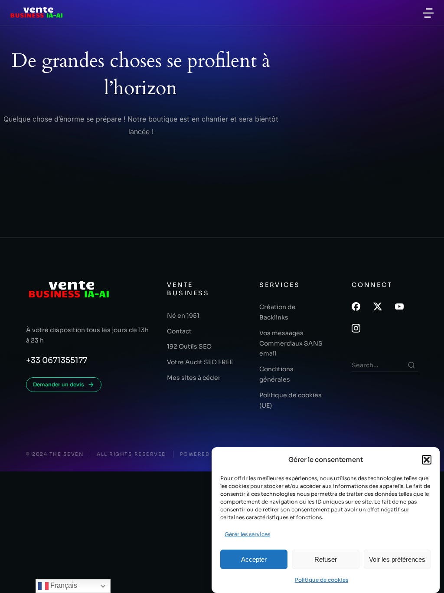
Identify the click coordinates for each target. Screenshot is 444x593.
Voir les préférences (397, 559)
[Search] (411, 365)
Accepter (254, 559)
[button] (426, 459)
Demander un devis (58, 384)
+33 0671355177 (56, 360)
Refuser (325, 559)
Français (63, 585)
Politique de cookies (321, 580)
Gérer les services (247, 534)
